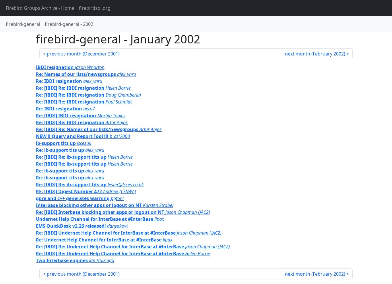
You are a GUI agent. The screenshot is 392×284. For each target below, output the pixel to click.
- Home (40, 8)
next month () (315, 54)
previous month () (83, 54)
